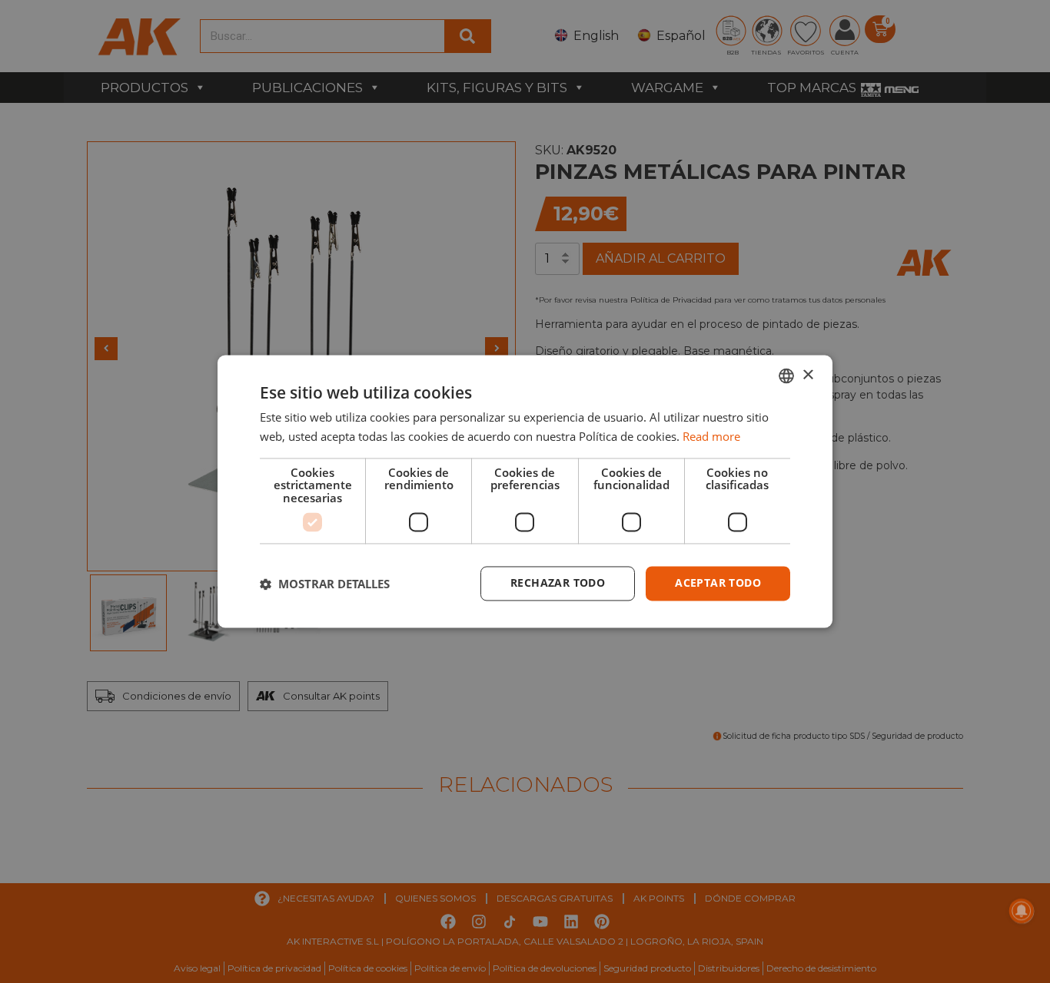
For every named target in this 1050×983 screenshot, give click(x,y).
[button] (325, 583)
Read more (711, 437)
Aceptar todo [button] (718, 583)
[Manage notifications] (1021, 911)
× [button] (807, 375)
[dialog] (525, 491)
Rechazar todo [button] (557, 583)
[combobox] (786, 375)
